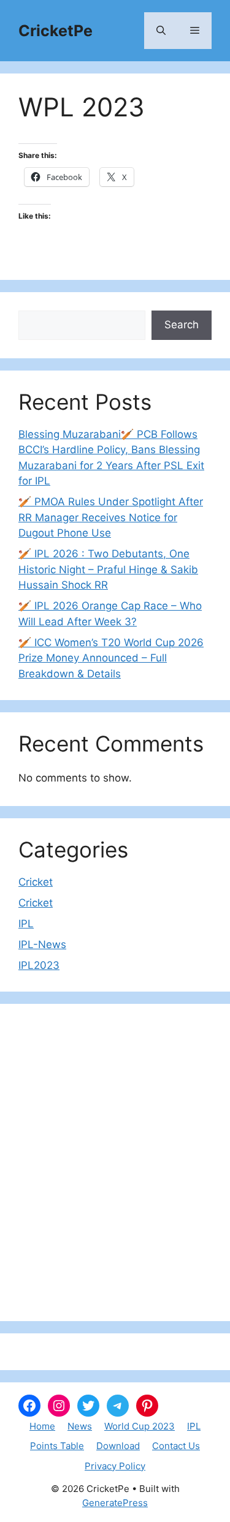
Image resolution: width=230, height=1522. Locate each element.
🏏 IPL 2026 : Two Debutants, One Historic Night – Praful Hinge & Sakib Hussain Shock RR (108, 569)
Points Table (57, 1446)
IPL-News (42, 944)
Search (181, 324)
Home (42, 1426)
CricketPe (55, 30)
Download (118, 1446)
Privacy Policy (115, 1466)
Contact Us (176, 1446)
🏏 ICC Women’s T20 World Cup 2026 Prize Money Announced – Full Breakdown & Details (111, 658)
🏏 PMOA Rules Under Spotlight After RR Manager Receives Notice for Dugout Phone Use (110, 517)
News (79, 1426)
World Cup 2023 (139, 1426)
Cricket (35, 882)
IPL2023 (38, 965)
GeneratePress (115, 1503)
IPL (26, 923)
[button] (161, 30)
